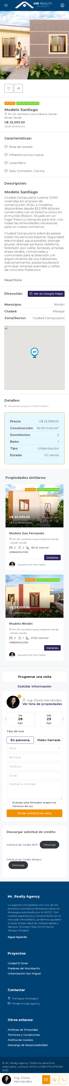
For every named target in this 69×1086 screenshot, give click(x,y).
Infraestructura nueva (26, 155)
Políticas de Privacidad (23, 1029)
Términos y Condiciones (24, 1035)
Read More (13, 280)
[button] (34, 45)
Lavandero (17, 163)
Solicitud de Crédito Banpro (24, 859)
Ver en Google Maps (48, 293)
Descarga (49, 844)
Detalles (52, 557)
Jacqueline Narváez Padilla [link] (31, 564)
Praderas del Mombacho (24, 968)
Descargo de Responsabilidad (27, 1045)
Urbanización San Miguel (24, 973)
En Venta (10, 103)
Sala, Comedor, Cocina (27, 171)
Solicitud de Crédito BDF (22, 844)
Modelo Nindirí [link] (21, 623)
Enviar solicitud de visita (34, 813)
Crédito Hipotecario (28, 103)
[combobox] (34, 748)
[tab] (34, 677)
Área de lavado (21, 147)
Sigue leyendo (17, 937)
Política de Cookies (20, 1040)
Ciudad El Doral (18, 963)
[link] (34, 505)
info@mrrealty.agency (26, 1003)
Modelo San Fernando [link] (26, 533)
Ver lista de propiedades (42, 704)
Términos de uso (22, 806)
